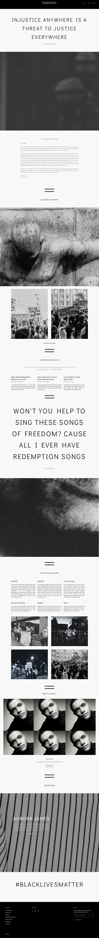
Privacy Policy (8, 921)
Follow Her (31, 833)
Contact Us (7, 923)
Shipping (7, 914)
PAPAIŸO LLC (8, 912)
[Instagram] (38, 911)
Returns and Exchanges (10, 917)
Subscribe (78, 919)
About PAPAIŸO (8, 910)
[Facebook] (32, 911)
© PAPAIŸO (7, 934)
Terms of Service (8, 919)
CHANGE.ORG (14, 590)
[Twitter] (35, 911)
